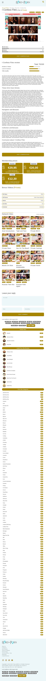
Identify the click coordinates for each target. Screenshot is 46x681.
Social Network (6, 589)
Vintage (4, 628)
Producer (5, 572)
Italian (4, 513)
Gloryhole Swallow (10, 340)
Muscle (4, 543)
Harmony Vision (10, 336)
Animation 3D (5, 405)
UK (42, 12)
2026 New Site (6, 399)
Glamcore (5, 498)
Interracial (5, 263)
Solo (4, 593)
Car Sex (4, 433)
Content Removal (5, 655)
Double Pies (9, 385)
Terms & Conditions (6, 650)
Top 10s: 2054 (22, 321)
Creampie (5, 448)
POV (4, 567)
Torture (4, 621)
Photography (5, 561)
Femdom (4, 483)
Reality (4, 576)
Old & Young (5, 548)
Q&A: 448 (30, 321)
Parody (4, 554)
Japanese (5, 515)
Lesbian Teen (5, 526)
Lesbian (4, 522)
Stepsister (5, 604)
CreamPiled (9, 355)
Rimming (4, 578)
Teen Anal (5, 615)
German (4, 494)
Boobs (4, 427)
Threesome (5, 619)
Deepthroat (5, 459)
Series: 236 (8, 323)
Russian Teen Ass (8, 284)
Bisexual (4, 420)
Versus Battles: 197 (25, 323)
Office (4, 546)
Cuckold (4, 451)
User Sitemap (4, 649)
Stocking (4, 606)
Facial (4, 474)
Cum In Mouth (5, 453)
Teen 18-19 (5, 613)
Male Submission (6, 528)
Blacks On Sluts (7, 265)
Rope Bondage (6, 580)
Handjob (4, 505)
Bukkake (4, 431)
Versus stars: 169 (35, 323)
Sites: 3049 (8, 321)
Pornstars (5, 565)
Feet (4, 479)
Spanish (4, 595)
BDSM (32, 263)
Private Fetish (35, 265)
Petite (18, 228)
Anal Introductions (8, 231)
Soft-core (4, 591)
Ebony (4, 468)
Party (4, 556)
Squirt (4, 602)
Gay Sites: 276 (37, 321)
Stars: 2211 (14, 321)
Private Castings (36, 248)
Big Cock (5, 418)
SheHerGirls (9, 381)
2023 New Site (6, 392)
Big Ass (4, 416)
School (4, 585)
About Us (4, 646)
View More (40, 214)
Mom (4, 539)
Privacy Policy (5, 651)
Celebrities (5, 438)
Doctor (4, 461)
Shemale (4, 587)
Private (24, 10)
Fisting (4, 485)
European (9, 228)
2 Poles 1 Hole (10, 351)
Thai (4, 617)
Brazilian (4, 429)
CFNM (4, 440)
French (4, 489)
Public (23, 245)
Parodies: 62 (14, 325)
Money (4, 541)
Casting (32, 245)
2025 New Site (6, 397)
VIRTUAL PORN (6, 630)
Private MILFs (35, 231)
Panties (4, 552)
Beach (18, 245)
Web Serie (5, 634)
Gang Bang (5, 492)
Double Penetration (7, 464)
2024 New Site (6, 394)
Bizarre (4, 422)
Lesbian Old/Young (6, 524)
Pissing (4, 563)
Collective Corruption (11, 370)
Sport (4, 600)
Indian (4, 509)
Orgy (4, 550)
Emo (4, 470)
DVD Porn (5, 466)
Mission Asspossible (20, 266)
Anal (4, 228)
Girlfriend (5, 496)
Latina (4, 520)
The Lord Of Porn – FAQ (7, 653)
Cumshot (4, 455)
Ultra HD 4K (5, 626)
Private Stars (6, 248)
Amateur (4, 401)
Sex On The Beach (22, 248)
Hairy (4, 502)
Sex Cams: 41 (22, 325)
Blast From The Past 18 (11, 378)
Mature (4, 533)
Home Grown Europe (11, 374)
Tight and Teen (21, 231)
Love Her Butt (9, 363)
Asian (4, 407)
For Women (5, 487)
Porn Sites (38, 12)
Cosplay (4, 446)
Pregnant (5, 569)
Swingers (5, 608)
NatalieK (8, 333)
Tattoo (4, 610)
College (4, 444)
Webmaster (4, 654)
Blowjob (4, 425)
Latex (4, 518)
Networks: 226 (16, 323)
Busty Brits (9, 344)
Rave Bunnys (9, 366)
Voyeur (4, 632)
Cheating (5, 442)
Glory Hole (32, 12)
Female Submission (7, 481)
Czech (4, 457)
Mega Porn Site (6, 535)
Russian (23, 228)
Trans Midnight (10, 359)
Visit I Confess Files (23, 56)
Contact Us (4, 647)
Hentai (4, 507)
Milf (38, 228)
